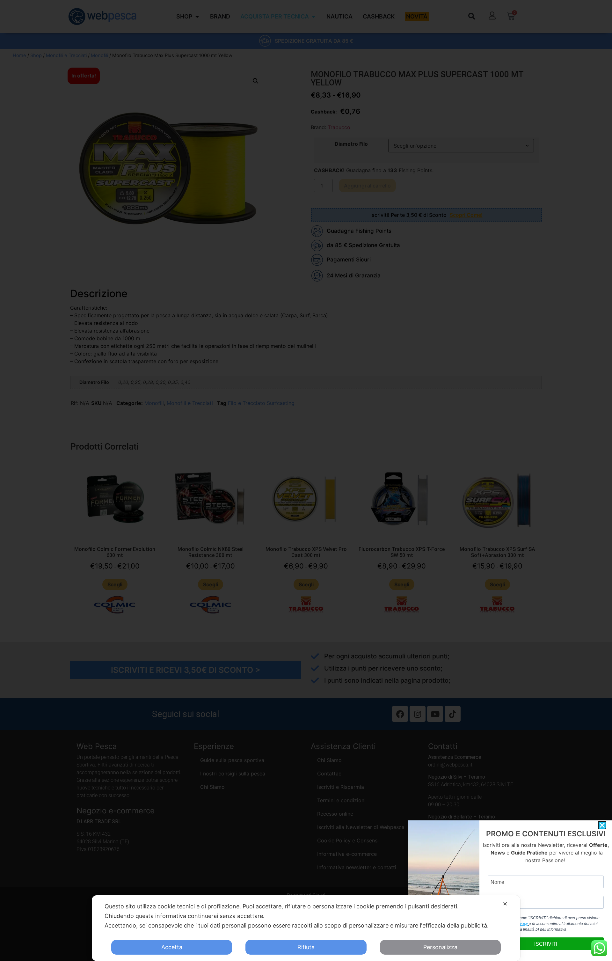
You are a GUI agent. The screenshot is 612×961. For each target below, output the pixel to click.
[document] (306, 480)
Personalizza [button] (440, 947)
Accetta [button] (171, 947)
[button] (602, 825)
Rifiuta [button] (306, 947)
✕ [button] (505, 903)
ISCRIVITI (545, 944)
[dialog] (306, 928)
